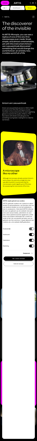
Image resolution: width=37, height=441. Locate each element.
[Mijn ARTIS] (35, 3)
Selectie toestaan (18, 264)
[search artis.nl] (30, 3)
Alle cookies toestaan (18, 258)
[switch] (31, 234)
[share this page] (33, 16)
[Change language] (33, 3)
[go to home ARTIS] (17, 3)
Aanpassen (26, 253)
